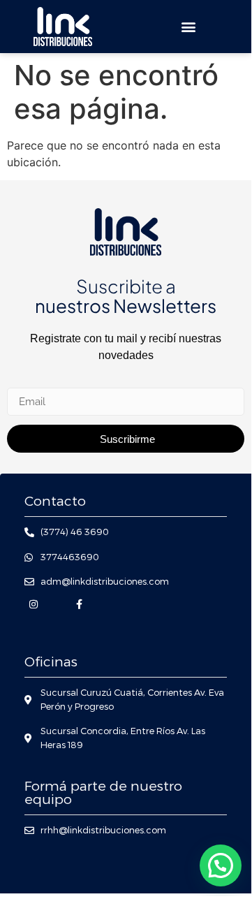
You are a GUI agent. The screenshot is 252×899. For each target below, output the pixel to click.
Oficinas (50, 662)
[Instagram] (33, 604)
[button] (188, 26)
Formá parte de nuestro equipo (103, 792)
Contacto (55, 501)
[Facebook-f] (79, 604)
